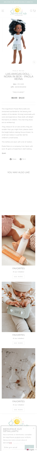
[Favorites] (18, 240)
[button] (32, 449)
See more (18, 276)
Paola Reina (18, 71)
